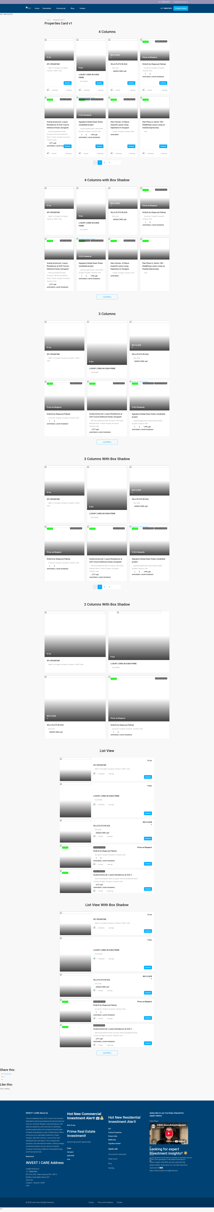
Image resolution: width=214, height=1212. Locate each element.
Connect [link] (117, 90)
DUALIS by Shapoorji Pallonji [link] (154, 64)
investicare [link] (55, 90)
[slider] (171, 1158)
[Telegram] (186, 1202)
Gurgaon (70, 1152)
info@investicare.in (32, 1169)
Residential (47, 8)
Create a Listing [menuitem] (180, 8)
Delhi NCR (70, 1156)
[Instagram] (167, 1202)
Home (37, 8)
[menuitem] (165, 8)
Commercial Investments (117, 1154)
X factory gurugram (97, 99)
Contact (82, 8)
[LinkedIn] (171, 1202)
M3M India (112, 1140)
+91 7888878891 (32, 1172)
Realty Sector (113, 1159)
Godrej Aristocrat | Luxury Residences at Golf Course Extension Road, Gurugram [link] (58, 125)
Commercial (60, 8)
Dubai (69, 1148)
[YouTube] (174, 1202)
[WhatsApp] (182, 1202)
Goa (68, 1159)
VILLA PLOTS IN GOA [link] (119, 64)
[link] (59, 49)
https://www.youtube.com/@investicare (164, 1170)
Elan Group (71, 1125)
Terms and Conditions (105, 1202)
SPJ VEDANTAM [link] (53, 64)
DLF (109, 1129)
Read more (30, 1156)
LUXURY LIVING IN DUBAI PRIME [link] (102, 368)
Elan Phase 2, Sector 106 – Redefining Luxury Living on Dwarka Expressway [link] (153, 125)
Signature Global (84, 99)
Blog (72, 8)
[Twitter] (163, 1202)
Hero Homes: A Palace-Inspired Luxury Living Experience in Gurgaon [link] (120, 125)
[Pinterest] (178, 1202)
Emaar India (112, 1136)
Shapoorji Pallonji (161, 41)
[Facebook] (159, 1202)
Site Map (111, 1168)
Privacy (91, 1202)
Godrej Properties (99, 871)
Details (67, 83)
